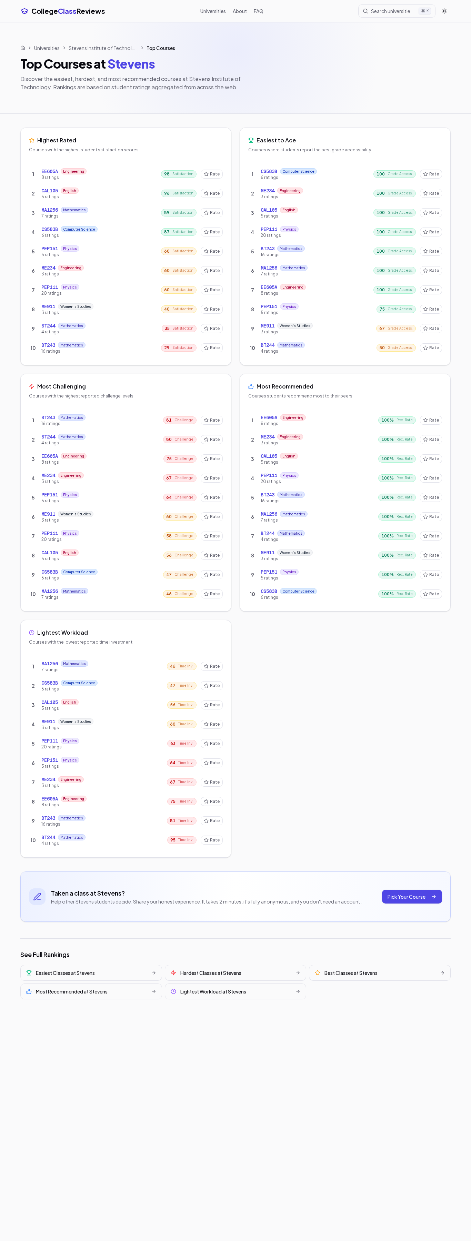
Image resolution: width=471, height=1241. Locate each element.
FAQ (258, 11)
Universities (213, 11)
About (240, 11)
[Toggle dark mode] (444, 11)
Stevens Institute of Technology (103, 48)
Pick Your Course (406, 897)
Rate (215, 173)
